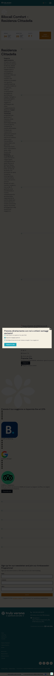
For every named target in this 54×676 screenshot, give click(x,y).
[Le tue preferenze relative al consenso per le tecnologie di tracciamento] (51, 673)
